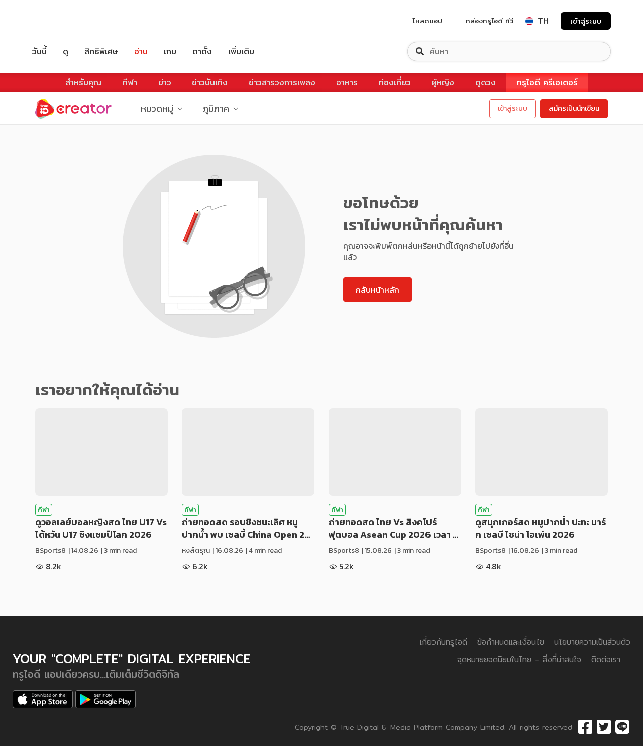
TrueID (62, 21)
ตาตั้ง (202, 51)
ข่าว (164, 82)
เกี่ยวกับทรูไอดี (443, 642)
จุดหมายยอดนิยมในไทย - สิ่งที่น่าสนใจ (519, 659)
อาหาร (347, 82)
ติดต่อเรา (605, 659)
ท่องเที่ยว (395, 82)
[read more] (101, 452)
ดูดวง (485, 82)
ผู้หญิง (443, 82)
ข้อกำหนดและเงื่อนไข (510, 642)
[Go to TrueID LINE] (622, 727)
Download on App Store (43, 699)
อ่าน (141, 51)
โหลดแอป (427, 20)
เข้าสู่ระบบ (585, 21)
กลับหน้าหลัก (377, 290)
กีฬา (130, 82)
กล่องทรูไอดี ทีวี (489, 20)
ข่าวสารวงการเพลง (282, 82)
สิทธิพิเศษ (101, 51)
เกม (170, 51)
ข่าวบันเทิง (210, 82)
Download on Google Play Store (105, 699)
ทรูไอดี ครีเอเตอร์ (547, 82)
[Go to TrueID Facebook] (585, 727)
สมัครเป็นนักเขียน (574, 108)
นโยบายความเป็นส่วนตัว (592, 642)
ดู (65, 51)
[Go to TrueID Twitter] (604, 727)
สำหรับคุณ (83, 82)
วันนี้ (39, 51)
